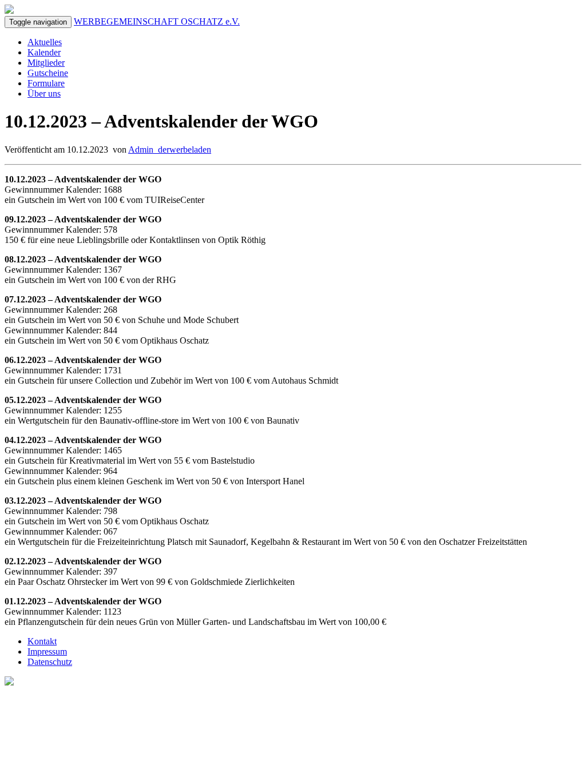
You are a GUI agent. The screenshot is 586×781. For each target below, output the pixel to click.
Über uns (44, 93)
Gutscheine (47, 73)
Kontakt (42, 641)
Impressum (47, 651)
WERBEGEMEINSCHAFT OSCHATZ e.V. (157, 21)
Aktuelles (44, 42)
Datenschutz (49, 662)
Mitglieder (46, 62)
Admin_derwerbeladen (169, 149)
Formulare (46, 83)
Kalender (44, 52)
